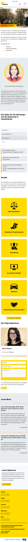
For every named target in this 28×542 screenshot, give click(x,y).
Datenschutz (18, 539)
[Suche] (26, 142)
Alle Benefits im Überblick (14, 318)
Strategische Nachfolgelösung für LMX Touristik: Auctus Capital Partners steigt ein (13, 437)
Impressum (11, 539)
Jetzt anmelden (7, 484)
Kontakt (6, 539)
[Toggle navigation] (25, 3)
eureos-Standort (5, 138)
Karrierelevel (5, 130)
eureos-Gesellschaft (6, 134)
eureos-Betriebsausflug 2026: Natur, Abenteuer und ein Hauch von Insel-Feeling (12, 408)
